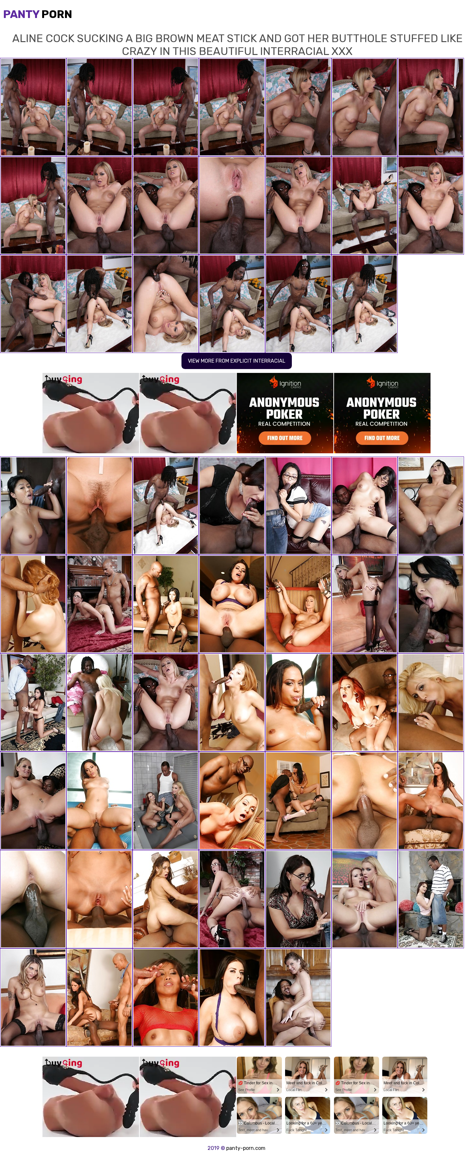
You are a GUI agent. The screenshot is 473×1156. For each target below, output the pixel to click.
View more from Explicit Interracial (236, 361)
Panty (37, 14)
